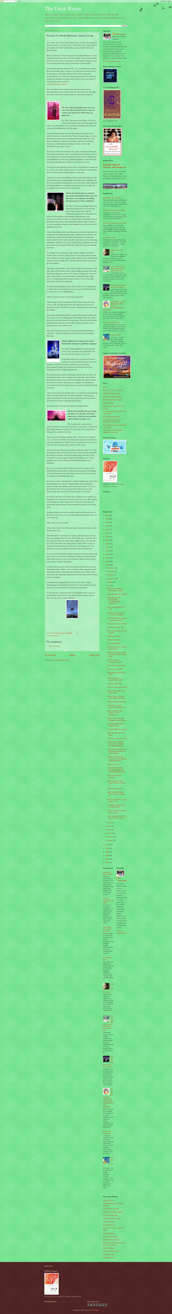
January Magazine (109, 1233)
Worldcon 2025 (116, 335)
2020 (107, 537)
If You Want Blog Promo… (112, 322)
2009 (107, 852)
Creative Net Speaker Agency (112, 396)
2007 (107, 859)
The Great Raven (63, 8)
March (110, 833)
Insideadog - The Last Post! (112, 198)
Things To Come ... (113, 764)
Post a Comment (54, 646)
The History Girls (108, 1254)
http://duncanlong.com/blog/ (57, 84)
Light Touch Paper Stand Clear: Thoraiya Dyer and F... (116, 783)
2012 (107, 565)
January (110, 840)
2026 (107, 515)
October (110, 575)
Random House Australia (111, 1240)
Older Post (94, 655)
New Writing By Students (111, 416)
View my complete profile (111, 61)
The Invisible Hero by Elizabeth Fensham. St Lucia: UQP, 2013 (118, 269)
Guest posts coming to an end (116, 738)
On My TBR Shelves (114, 643)
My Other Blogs (108, 403)
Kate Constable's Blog (110, 1236)
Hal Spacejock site (109, 1225)
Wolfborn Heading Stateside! (116, 702)
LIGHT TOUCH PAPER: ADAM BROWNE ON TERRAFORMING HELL (116, 770)
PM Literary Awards (113, 636)
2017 (107, 547)
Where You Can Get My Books (113, 390)
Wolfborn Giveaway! (114, 640)
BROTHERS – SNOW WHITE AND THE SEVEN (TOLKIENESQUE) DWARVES (114, 306)
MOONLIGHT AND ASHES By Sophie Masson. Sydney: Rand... (117, 654)
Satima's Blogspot (109, 1248)
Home (73, 655)
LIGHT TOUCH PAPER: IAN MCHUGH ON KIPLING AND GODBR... (117, 751)
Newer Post (50, 655)
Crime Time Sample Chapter (112, 400)
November (111, 571)
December (111, 568)
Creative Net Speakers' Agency (113, 1212)
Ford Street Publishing (110, 1215)
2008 (107, 855)
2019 (107, 540)
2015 (107, 554)
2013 (107, 561)
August (110, 582)
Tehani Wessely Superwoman (116, 665)
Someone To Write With (111, 1251)
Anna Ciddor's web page (111, 1209)
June (109, 822)
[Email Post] (77, 633)
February (111, 837)
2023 (107, 526)
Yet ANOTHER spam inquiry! (117, 729)
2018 (107, 544)
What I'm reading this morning (117, 687)
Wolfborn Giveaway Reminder (117, 624)
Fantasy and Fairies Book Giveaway (115, 223)
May (109, 826)
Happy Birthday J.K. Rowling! (117, 594)
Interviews (55, 636)
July (109, 586)
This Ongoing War (109, 1258)
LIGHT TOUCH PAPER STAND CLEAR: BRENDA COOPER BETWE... (117, 759)
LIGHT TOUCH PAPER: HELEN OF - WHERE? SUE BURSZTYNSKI (115, 744)
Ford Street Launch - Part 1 (116, 627)
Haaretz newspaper (109, 1221)
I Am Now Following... (114, 683)
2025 (107, 519)
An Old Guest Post (109, 237)
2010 (107, 848)
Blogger (96, 1310)
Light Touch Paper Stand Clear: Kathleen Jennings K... (116, 794)
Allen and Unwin (108, 1200)
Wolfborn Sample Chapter (111, 393)
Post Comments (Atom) (61, 660)
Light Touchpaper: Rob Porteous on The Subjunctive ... (114, 713)
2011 (107, 845)
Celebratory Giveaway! (114, 788)
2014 (107, 558)
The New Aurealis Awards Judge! (114, 210)
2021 (107, 533)
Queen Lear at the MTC (115, 669)
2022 (107, 529)
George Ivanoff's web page (111, 1218)
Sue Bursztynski (119, 34)
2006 (107, 862)
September (111, 578)
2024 (107, 522)
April (109, 830)
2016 (107, 551)
